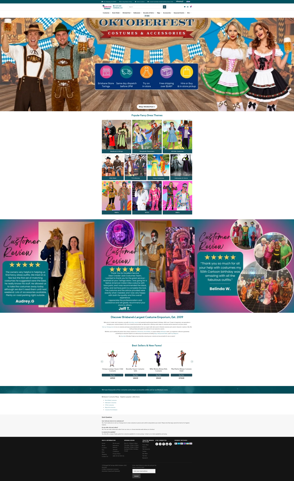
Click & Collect (140, 1)
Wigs (155, 333)
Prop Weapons (174, 333)
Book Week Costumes (111, 400)
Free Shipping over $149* (109, 1)
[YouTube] (167, 444)
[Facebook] (156, 444)
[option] (109, 2)
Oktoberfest (140, 331)
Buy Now (112, 375)
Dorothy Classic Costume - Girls (135, 370)
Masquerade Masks (162, 333)
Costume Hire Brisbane (111, 410)
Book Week (147, 331)
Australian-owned (133, 322)
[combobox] (145, 6)
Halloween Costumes (110, 402)
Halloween (163, 331)
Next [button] (287, 266)
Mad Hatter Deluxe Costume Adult (181, 370)
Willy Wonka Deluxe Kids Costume (158, 370)
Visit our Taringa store (108, 327)
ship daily (123, 336)
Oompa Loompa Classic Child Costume (112, 370)
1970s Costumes (109, 405)
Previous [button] (7, 266)
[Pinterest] (163, 444)
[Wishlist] (184, 6)
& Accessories (111, 407)
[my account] (187, 6)
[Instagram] (160, 444)
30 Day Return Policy (126, 1)
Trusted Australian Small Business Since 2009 (161, 1)
